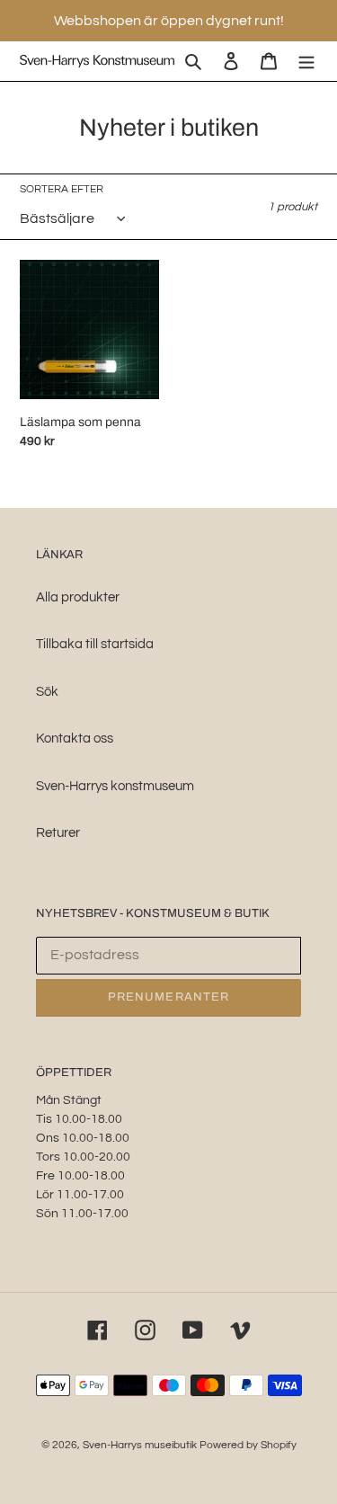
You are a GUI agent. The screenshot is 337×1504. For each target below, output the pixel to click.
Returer (58, 833)
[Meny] (306, 61)
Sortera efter (61, 189)
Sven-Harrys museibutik (141, 1445)
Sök (47, 692)
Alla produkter (78, 597)
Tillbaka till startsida (95, 644)
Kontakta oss (74, 738)
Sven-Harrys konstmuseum (115, 786)
